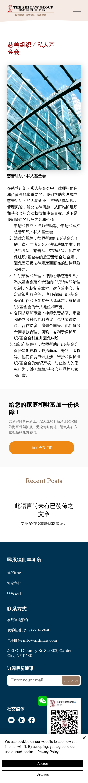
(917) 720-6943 (36, 630)
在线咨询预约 (17, 620)
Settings (42, 774)
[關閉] (81, 741)
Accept (42, 763)
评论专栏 (14, 583)
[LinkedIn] (21, 720)
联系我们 (14, 593)
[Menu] (77, 12)
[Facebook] (31, 720)
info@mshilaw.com (40, 640)
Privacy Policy (48, 751)
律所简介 (14, 573)
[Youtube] (11, 720)
